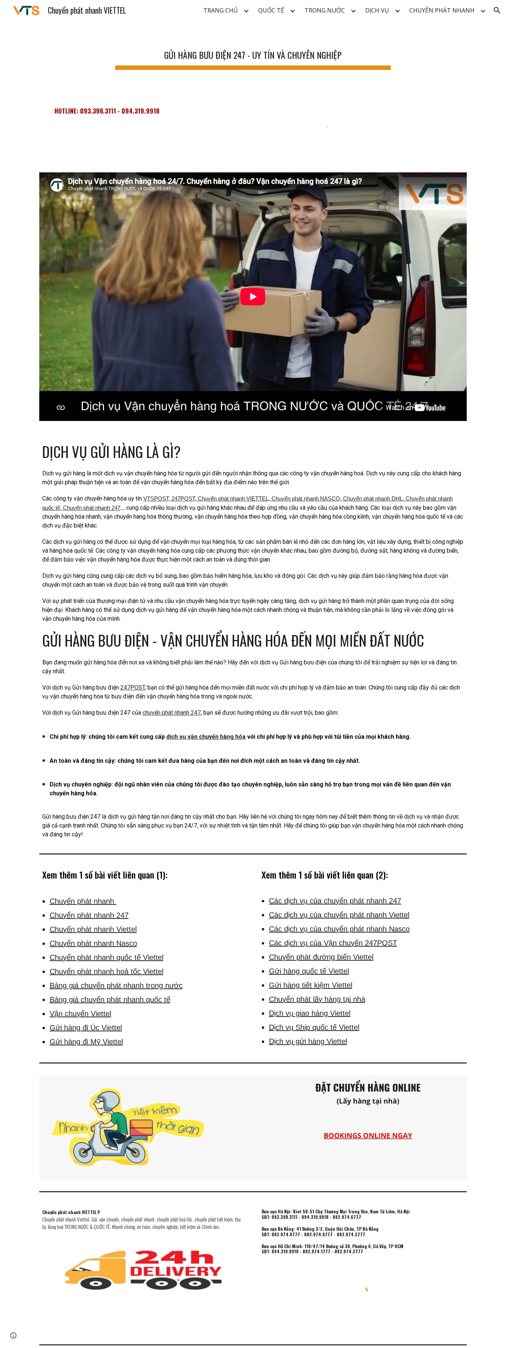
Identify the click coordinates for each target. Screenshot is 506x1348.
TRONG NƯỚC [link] (324, 10)
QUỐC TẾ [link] (271, 10)
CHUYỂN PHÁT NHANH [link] (442, 10)
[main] (253, 52)
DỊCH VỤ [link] (377, 10)
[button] (497, 10)
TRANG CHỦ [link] (220, 10)
